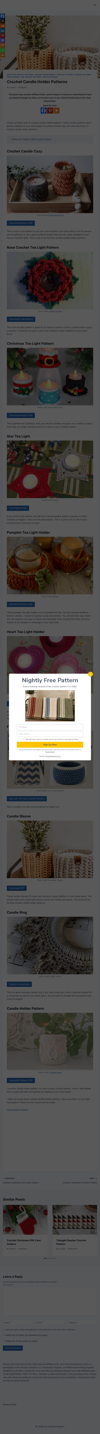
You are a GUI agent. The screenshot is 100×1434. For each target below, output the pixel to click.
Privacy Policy (50, 752)
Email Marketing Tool (53, 756)
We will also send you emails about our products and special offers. (52, 739)
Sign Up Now (50, 744)
